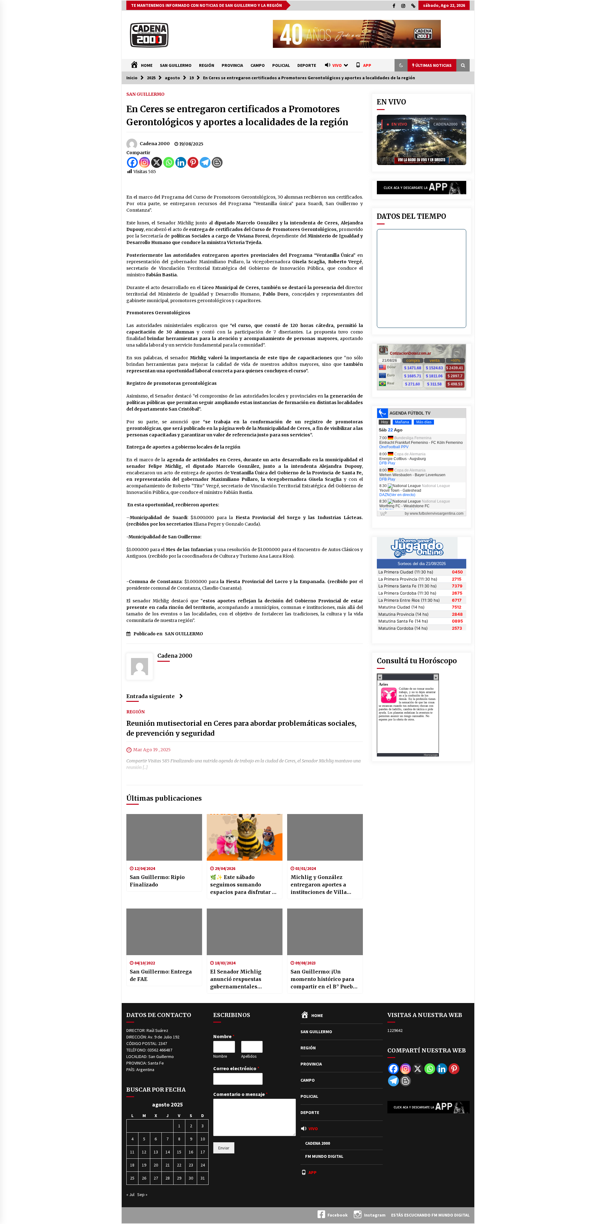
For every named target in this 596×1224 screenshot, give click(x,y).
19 (144, 1165)
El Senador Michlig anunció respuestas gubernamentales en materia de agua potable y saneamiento (240, 979)
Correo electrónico (236, 1068)
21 (167, 1165)
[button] (401, 65)
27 (156, 1178)
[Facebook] (132, 162)
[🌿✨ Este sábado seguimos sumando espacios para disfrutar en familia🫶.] (244, 837)
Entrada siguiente (150, 696)
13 (156, 1152)
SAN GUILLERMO (176, 65)
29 (179, 1178)
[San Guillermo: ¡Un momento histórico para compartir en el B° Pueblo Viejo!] (325, 932)
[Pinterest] (192, 162)
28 (167, 1178)
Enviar (223, 1148)
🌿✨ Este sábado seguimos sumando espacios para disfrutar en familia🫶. (244, 885)
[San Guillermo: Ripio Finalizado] (164, 837)
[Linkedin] (180, 162)
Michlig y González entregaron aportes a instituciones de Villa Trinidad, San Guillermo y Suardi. (325, 885)
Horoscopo (431, 755)
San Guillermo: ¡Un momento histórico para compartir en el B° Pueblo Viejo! (324, 979)
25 (132, 1178)
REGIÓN (206, 65)
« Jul (130, 1194)
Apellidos (248, 1056)
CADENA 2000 (317, 1143)
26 (144, 1178)
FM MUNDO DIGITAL (324, 1156)
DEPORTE (306, 65)
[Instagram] (144, 162)
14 (167, 1152)
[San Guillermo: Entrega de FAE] (164, 932)
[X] (156, 162)
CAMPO (258, 65)
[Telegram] (205, 162)
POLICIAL (281, 65)
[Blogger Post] (217, 162)
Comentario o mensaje (240, 1094)
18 (132, 1165)
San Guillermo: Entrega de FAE (161, 975)
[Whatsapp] (168, 162)
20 (156, 1165)
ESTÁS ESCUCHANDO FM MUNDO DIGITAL (430, 1215)
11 (132, 1152)
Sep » (142, 1194)
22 (179, 1165)
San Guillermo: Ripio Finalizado (157, 881)
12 (144, 1152)
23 (191, 1165)
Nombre (224, 1036)
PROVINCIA (232, 65)
